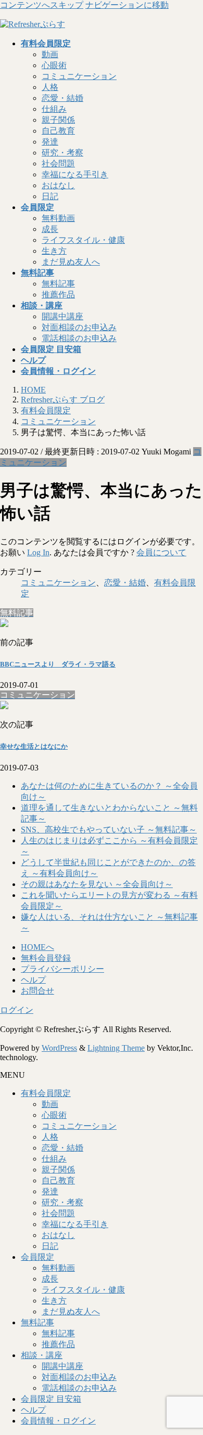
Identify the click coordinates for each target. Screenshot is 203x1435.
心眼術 (54, 65)
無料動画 (58, 218)
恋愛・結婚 (62, 98)
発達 (50, 141)
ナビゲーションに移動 (127, 5)
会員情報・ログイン (58, 1420)
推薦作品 (58, 294)
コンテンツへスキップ (41, 5)
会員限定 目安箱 (51, 1398)
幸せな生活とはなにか (34, 746)
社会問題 (58, 163)
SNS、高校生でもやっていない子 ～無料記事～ (109, 829)
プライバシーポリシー (62, 968)
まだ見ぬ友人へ (71, 261)
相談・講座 (41, 1355)
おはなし (58, 185)
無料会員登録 (46, 958)
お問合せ (37, 990)
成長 (50, 229)
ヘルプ (33, 979)
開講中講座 (62, 316)
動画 (50, 54)
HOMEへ (37, 947)
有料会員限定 (46, 1093)
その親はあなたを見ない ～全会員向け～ (97, 884)
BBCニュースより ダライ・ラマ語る (58, 664)
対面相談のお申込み (79, 327)
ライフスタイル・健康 (83, 240)
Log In (38, 552)
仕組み (54, 109)
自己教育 (58, 130)
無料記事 (58, 283)
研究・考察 (62, 152)
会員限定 (37, 1257)
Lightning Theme (116, 1047)
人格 (50, 87)
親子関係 (58, 119)
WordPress (59, 1047)
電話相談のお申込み (79, 338)
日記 (50, 196)
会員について (161, 552)
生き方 (54, 250)
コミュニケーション (79, 76)
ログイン (16, 1010)
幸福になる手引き (75, 174)
